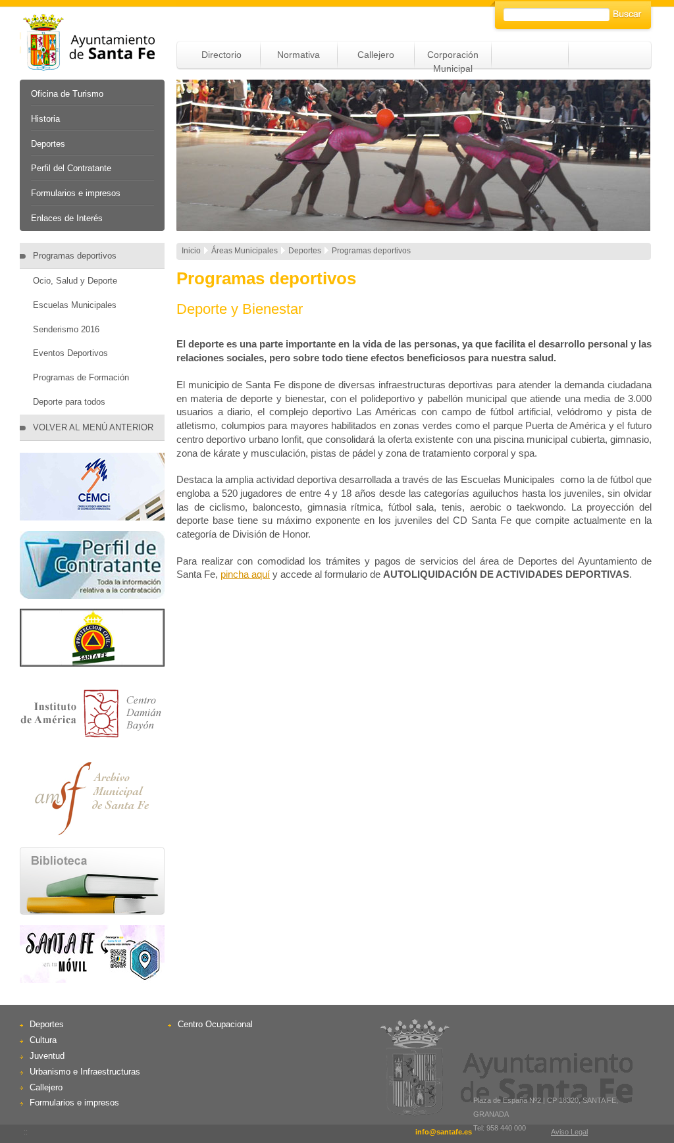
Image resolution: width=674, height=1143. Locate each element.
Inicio (191, 250)
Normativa (298, 54)
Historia (45, 119)
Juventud (47, 1056)
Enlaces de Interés (67, 218)
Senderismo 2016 (66, 329)
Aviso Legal (569, 1132)
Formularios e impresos (75, 193)
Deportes (48, 144)
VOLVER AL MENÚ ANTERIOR (93, 427)
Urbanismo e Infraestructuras (85, 1072)
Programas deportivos (75, 256)
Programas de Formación (81, 377)
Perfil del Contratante (71, 168)
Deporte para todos (69, 402)
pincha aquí (245, 574)
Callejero (375, 54)
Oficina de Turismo (67, 94)
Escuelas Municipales (75, 305)
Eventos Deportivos (70, 353)
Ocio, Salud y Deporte (75, 281)
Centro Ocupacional (215, 1024)
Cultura (43, 1040)
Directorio (221, 54)
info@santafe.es (443, 1132)
